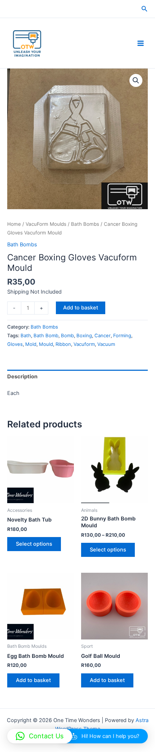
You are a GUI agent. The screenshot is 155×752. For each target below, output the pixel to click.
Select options (34, 544)
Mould (46, 344)
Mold (30, 344)
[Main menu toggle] (140, 43)
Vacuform (84, 344)
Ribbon (63, 344)
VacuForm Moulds (46, 224)
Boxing (84, 335)
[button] (144, 8)
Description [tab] (22, 376)
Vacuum (106, 344)
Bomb (67, 335)
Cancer (102, 335)
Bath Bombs (85, 224)
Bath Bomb (46, 335)
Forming (122, 335)
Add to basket (80, 307)
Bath (26, 335)
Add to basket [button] (33, 680)
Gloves (15, 344)
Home (14, 224)
